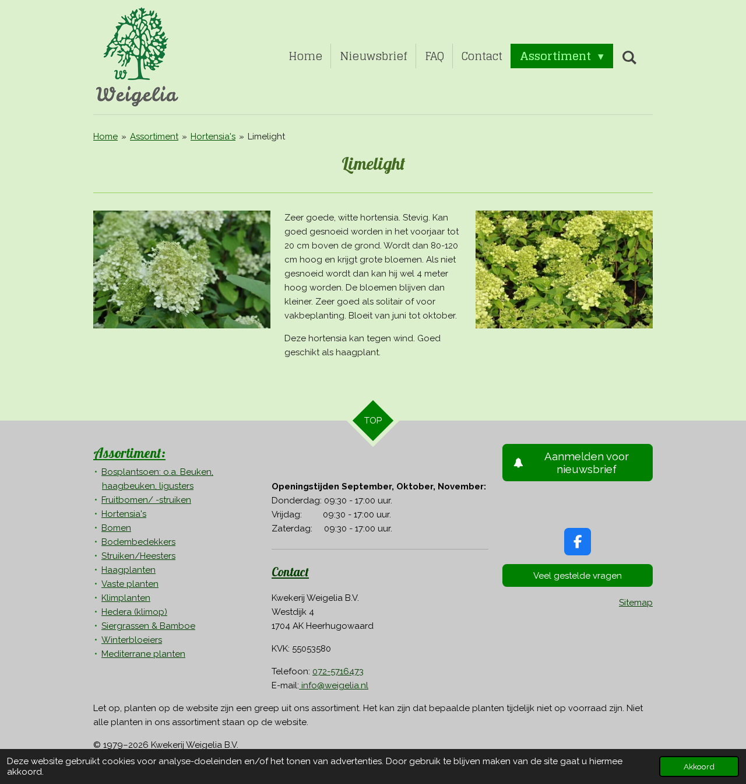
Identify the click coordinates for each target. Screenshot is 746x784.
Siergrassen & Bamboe (148, 626)
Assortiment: (129, 452)
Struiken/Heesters (138, 556)
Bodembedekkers (138, 542)
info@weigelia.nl (333, 685)
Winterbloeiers (131, 640)
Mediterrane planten (143, 654)
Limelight (266, 136)
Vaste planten (130, 584)
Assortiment (154, 136)
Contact (290, 571)
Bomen (116, 528)
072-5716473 (338, 671)
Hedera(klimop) (134, 612)
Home (105, 136)
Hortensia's (213, 136)
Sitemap (636, 602)
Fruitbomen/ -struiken (146, 500)
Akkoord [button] (699, 766)
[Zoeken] (629, 57)
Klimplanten (125, 598)
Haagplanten (128, 570)
